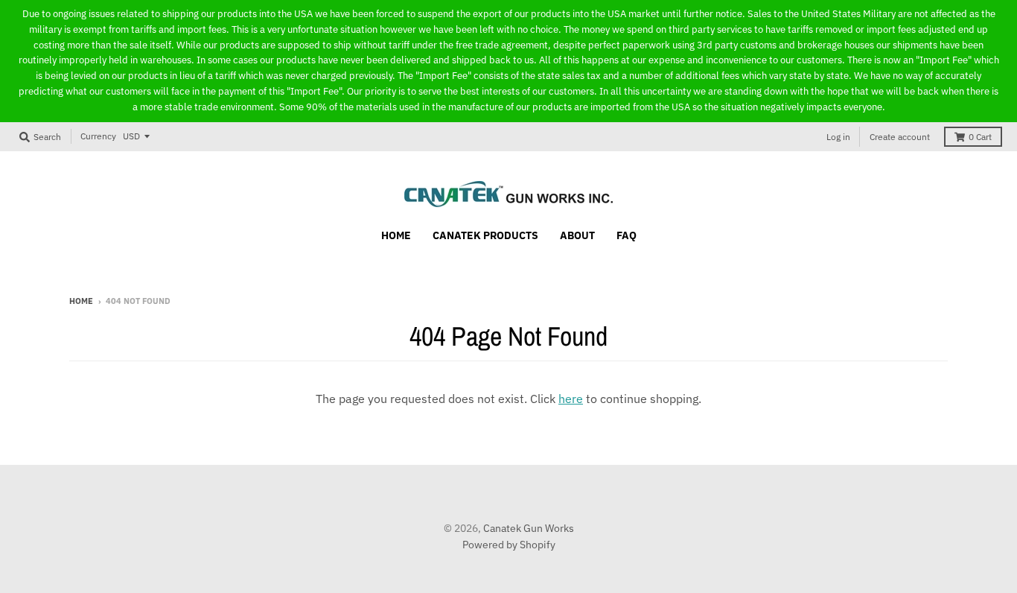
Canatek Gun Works (528, 528)
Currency (98, 136)
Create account (900, 136)
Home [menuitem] (396, 235)
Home (81, 301)
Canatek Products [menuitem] (485, 235)
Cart (980, 136)
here (570, 398)
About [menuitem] (577, 235)
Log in (838, 136)
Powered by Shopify (508, 544)
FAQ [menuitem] (626, 235)
